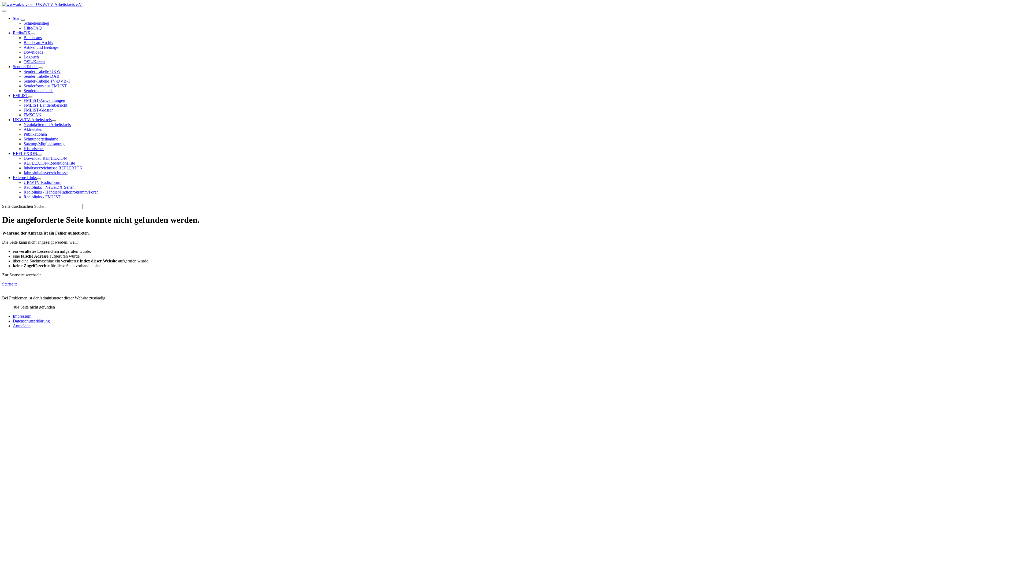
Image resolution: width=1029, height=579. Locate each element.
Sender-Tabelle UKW (42, 71)
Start (17, 18)
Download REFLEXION (45, 158)
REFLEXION (25, 153)
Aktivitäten (33, 129)
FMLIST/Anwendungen (44, 100)
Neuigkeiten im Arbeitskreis (47, 124)
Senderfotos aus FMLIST (45, 86)
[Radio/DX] (33, 34)
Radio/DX (22, 33)
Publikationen (35, 134)
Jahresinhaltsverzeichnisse (46, 172)
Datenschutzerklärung (31, 321)
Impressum (22, 316)
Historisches (34, 148)
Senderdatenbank (38, 90)
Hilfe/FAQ (33, 28)
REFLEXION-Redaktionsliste (49, 163)
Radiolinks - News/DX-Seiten (49, 187)
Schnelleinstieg (36, 23)
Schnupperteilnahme (41, 139)
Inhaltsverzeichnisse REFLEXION (53, 168)
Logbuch (31, 57)
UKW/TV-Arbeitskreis (32, 119)
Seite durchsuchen (17, 206)
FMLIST (20, 95)
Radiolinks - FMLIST (42, 197)
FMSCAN (33, 115)
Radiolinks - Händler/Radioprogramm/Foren (61, 192)
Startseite (9, 284)
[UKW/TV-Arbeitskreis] (54, 121)
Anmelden (22, 326)
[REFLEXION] (39, 155)
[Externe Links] (39, 179)
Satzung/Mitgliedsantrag (44, 144)
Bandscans (33, 37)
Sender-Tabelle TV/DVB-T (47, 81)
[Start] (23, 20)
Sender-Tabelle (25, 66)
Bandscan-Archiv (38, 42)
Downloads (33, 52)
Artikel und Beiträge (41, 47)
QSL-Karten (34, 62)
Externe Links (25, 177)
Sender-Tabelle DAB (41, 76)
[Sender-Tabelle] (40, 68)
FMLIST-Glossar (38, 110)
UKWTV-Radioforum (42, 182)
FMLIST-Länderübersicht (45, 105)
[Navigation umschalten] (4, 11)
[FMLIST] (30, 97)
